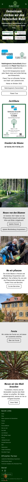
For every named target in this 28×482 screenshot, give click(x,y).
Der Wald (3, 430)
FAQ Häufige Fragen (6, 435)
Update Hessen (14, 224)
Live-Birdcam (4, 433)
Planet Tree (14, 93)
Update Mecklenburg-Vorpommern (14, 229)
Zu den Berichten (14, 286)
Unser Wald (14, 402)
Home (2, 413)
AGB (2, 444)
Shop (2, 416)
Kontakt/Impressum (6, 442)
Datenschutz (4, 447)
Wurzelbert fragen (5, 452)
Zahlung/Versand (5, 440)
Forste (2, 423)
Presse (3, 437)
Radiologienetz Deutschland (14, 88)
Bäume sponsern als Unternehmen (9, 418)
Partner (3, 421)
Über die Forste (14, 340)
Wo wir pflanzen (5, 425)
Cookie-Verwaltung (5, 449)
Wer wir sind (4, 428)
